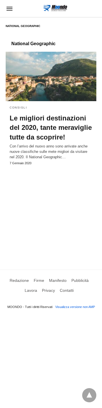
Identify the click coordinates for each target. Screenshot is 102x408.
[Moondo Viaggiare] (55, 8)
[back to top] (89, 395)
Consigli (18, 107)
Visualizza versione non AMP (75, 307)
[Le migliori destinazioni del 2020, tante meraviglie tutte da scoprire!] (51, 76)
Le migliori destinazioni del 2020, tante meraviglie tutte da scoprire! (51, 127)
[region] (51, 212)
